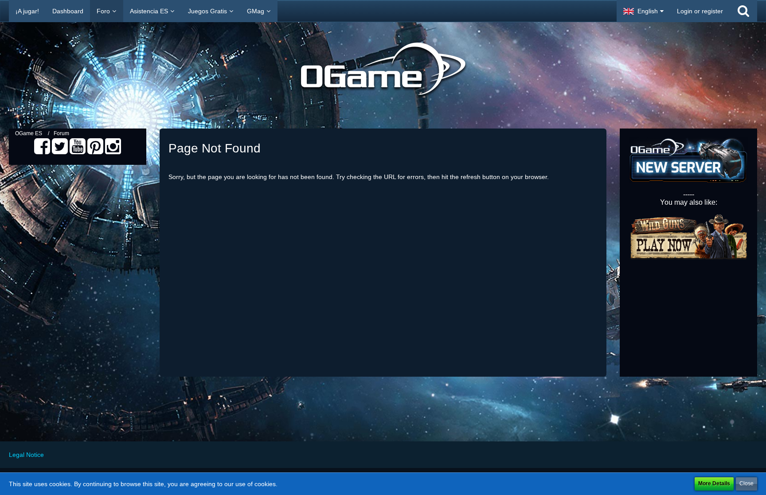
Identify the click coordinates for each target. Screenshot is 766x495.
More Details (714, 483)
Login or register (700, 11)
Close (746, 483)
